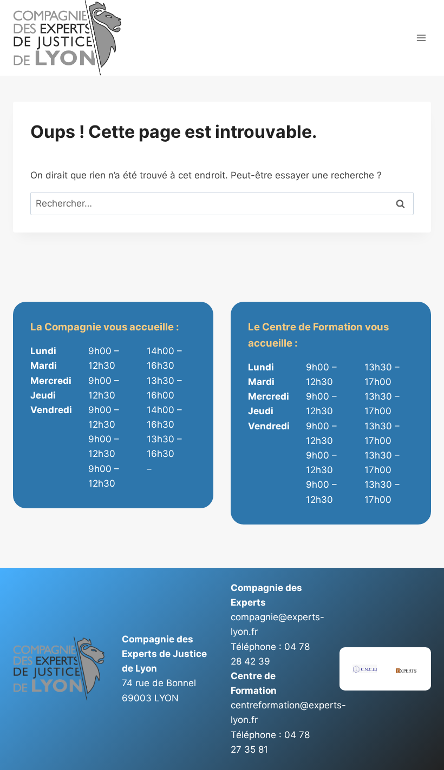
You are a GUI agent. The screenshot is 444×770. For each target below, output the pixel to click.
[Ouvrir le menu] (421, 38)
